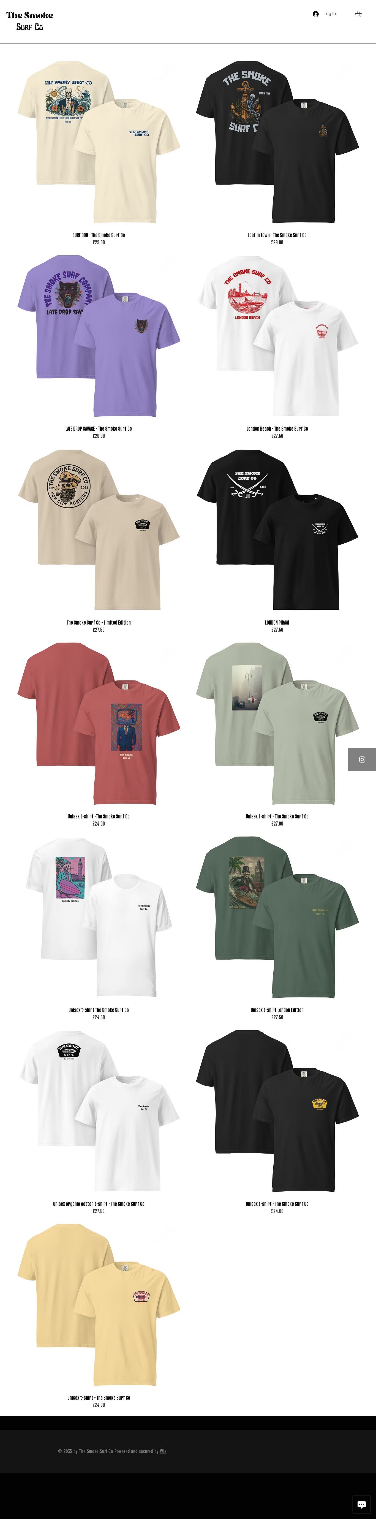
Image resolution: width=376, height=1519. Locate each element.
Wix (163, 1451)
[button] (362, 14)
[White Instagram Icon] (362, 759)
